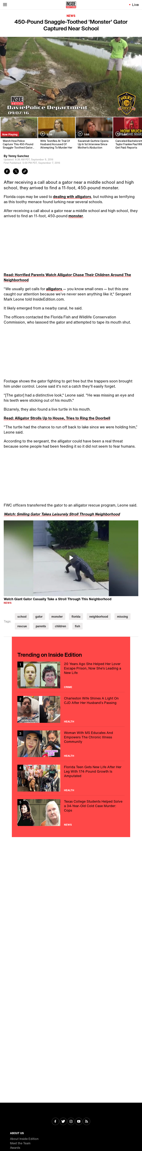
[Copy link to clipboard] (24, 172)
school (21, 616)
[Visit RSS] (86, 1122)
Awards (15, 1147)
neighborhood (98, 616)
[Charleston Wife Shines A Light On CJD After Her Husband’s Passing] (71, 709)
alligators (54, 289)
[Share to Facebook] (7, 172)
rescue (22, 626)
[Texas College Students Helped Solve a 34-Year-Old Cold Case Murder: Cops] (71, 812)
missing (122, 616)
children (60, 626)
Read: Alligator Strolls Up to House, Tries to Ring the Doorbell (57, 418)
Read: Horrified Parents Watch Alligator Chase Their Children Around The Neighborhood (67, 277)
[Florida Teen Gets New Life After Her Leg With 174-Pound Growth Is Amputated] (71, 778)
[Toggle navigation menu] (5, 4)
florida (76, 616)
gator (39, 616)
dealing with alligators (72, 196)
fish (77, 626)
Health (69, 721)
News (71, 16)
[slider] (71, 106)
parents (41, 626)
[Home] (71, 5)
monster (75, 216)
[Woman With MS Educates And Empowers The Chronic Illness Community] (71, 743)
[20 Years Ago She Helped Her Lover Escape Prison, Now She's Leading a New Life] (71, 675)
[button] (6, 111)
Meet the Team (20, 1143)
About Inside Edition (24, 1139)
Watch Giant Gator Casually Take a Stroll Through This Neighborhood (57, 599)
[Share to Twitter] (16, 172)
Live (135, 4)
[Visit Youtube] (78, 1122)
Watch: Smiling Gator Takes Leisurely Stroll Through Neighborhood (62, 514)
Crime (68, 687)
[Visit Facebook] (55, 1122)
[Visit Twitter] (63, 1122)
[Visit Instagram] (71, 1122)
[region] (71, 558)
